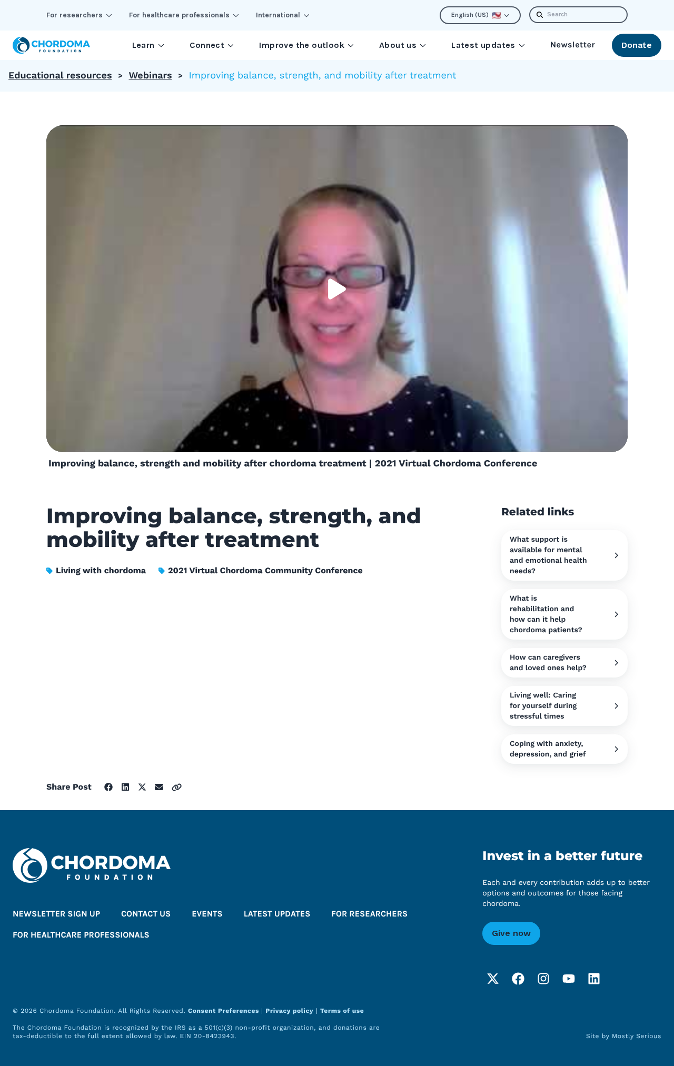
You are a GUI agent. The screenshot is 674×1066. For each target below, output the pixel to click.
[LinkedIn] (593, 978)
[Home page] (51, 45)
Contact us (146, 914)
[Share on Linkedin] (125, 787)
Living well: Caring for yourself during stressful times (543, 706)
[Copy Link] (176, 787)
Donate (636, 45)
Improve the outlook (301, 45)
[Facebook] (518, 978)
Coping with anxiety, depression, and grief (548, 749)
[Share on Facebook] (108, 787)
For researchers (74, 15)
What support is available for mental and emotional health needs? (548, 555)
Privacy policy (289, 1010)
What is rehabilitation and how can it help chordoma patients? (546, 614)
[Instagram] (543, 978)
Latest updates (483, 45)
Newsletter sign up (56, 914)
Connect (207, 45)
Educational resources (60, 75)
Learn (143, 45)
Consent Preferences (224, 1010)
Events (207, 914)
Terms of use (342, 1010)
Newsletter (572, 45)
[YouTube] (568, 978)
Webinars (150, 75)
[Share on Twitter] (142, 787)
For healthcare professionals (179, 15)
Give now (511, 933)
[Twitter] (492, 978)
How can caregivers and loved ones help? (548, 662)
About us (398, 45)
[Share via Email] (159, 787)
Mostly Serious (636, 1036)
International (278, 15)
